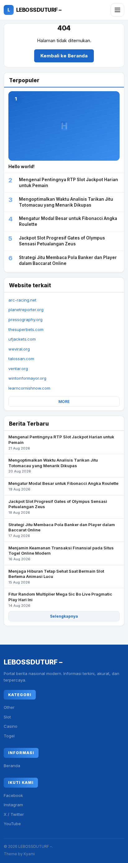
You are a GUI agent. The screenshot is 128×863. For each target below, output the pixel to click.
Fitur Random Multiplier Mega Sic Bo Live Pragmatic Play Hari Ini (60, 599)
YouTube (12, 823)
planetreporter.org (25, 309)
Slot (7, 716)
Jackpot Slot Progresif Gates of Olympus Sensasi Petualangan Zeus (57, 507)
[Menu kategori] (117, 10)
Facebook (13, 795)
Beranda (12, 765)
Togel (9, 735)
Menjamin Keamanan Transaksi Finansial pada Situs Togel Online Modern (61, 553)
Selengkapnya (64, 616)
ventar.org (18, 368)
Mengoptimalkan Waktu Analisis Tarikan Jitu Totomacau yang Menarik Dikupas (53, 465)
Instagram (13, 804)
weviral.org (19, 349)
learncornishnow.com (29, 388)
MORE (64, 401)
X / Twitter (14, 814)
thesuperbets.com (25, 329)
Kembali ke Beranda (64, 56)
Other (9, 707)
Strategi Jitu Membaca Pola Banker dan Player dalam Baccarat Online (61, 530)
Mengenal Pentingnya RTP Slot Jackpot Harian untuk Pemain (61, 442)
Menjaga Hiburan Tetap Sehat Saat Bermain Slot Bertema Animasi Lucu (56, 576)
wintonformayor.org (27, 378)
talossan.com (21, 358)
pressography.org (25, 319)
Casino (10, 726)
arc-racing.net (22, 299)
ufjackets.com (22, 339)
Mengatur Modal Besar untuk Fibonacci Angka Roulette (63, 486)
